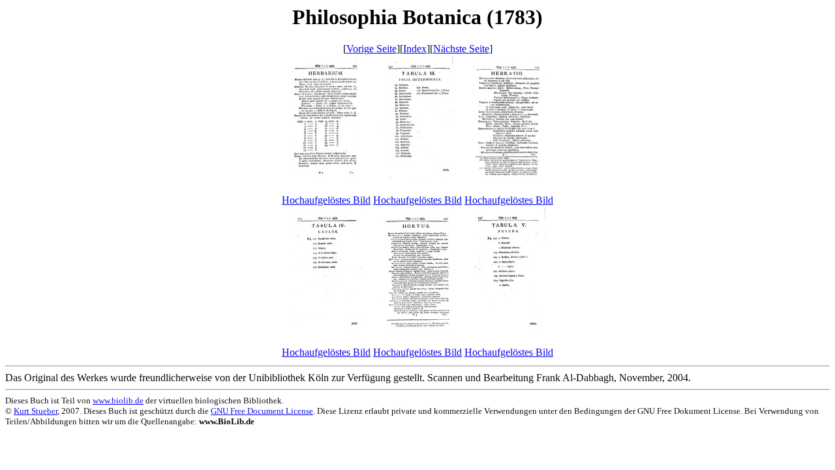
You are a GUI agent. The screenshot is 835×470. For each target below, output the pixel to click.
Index (415, 48)
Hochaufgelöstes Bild (326, 200)
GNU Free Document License (262, 411)
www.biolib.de (118, 400)
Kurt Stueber (35, 411)
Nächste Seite (461, 48)
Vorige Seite (371, 48)
